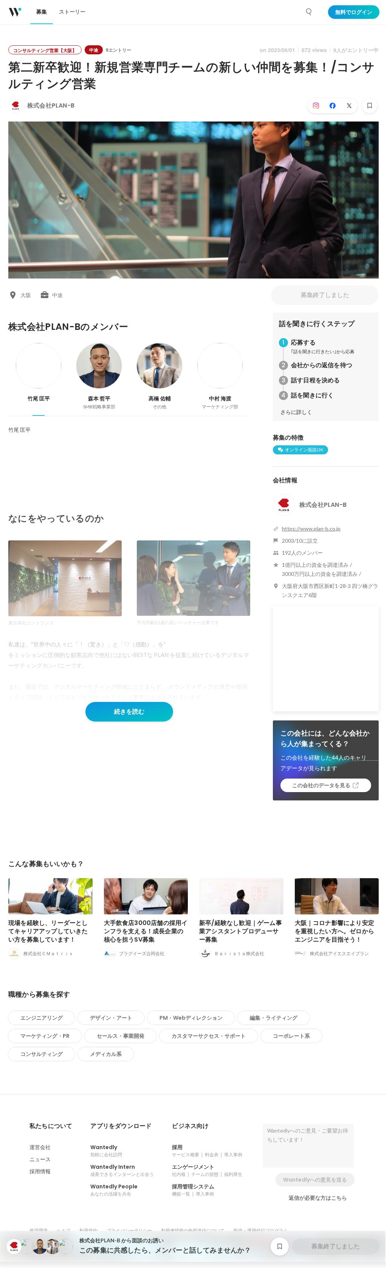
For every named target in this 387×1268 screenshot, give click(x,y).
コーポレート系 (291, 1036)
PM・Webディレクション (191, 1018)
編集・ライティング (273, 1018)
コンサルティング (41, 1054)
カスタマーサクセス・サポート (209, 1036)
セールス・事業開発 (120, 1036)
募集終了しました (325, 295)
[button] (50, 1126)
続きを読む (129, 711)
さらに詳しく (296, 412)
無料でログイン (353, 12)
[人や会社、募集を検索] (309, 12)
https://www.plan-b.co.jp (311, 528)
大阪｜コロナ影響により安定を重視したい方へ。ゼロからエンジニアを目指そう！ (335, 931)
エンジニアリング (41, 1018)
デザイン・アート (111, 1018)
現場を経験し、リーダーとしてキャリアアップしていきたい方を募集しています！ (48, 931)
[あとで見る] (369, 105)
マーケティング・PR (45, 1036)
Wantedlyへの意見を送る (315, 1179)
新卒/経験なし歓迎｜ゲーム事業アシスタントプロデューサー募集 (240, 931)
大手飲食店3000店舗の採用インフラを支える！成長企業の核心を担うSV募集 (146, 931)
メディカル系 (106, 1054)
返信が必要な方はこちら (318, 1198)
